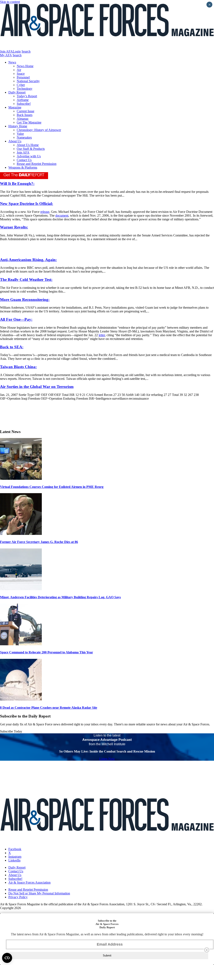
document (61, 215)
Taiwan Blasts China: (18, 367)
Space (21, 73)
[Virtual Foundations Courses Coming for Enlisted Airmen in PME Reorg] (21, 478)
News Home (25, 66)
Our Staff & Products (31, 148)
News (12, 62)
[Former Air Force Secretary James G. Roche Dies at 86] (21, 534)
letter (102, 335)
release (44, 211)
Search (26, 51)
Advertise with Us (29, 156)
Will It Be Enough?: (17, 183)
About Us (14, 141)
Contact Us (24, 160)
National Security (28, 81)
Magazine (14, 107)
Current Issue (25, 111)
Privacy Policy (18, 897)
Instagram (14, 856)
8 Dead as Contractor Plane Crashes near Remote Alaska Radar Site (48, 707)
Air (19, 70)
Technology (24, 88)
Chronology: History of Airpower (39, 130)
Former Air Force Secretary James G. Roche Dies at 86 (39, 542)
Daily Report (16, 92)
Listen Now (107, 758)
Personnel (23, 77)
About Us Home (28, 145)
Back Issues (24, 115)
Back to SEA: (11, 347)
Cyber (21, 85)
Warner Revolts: (14, 227)
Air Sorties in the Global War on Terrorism (37, 386)
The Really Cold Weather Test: (26, 279)
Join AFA (6, 51)
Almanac (23, 118)
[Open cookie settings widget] (7, 958)
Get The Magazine (29, 122)
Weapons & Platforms (22, 167)
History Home (17, 126)
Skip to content (10, 2)
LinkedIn (14, 860)
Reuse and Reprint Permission (36, 163)
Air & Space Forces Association (29, 882)
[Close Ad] (207, 950)
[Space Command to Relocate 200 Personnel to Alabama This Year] (21, 644)
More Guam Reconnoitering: (25, 299)
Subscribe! (24, 103)
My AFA (6, 55)
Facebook (14, 849)
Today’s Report (27, 96)
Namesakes (24, 137)
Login (17, 51)
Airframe (23, 100)
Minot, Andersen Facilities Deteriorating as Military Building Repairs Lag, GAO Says (60, 597)
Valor (20, 133)
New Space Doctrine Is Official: (26, 203)
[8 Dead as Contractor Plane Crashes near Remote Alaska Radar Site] (21, 699)
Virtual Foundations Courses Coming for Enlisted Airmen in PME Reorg (51, 487)
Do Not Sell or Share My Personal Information (39, 893)
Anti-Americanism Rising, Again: (28, 260)
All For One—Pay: (16, 319)
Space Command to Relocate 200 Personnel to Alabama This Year (46, 652)
